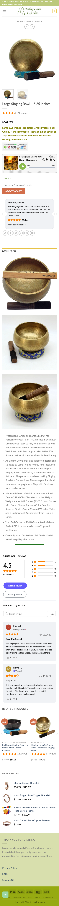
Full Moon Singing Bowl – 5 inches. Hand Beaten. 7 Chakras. (15, 748)
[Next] (56, 740)
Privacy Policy (9, 868)
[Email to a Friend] (21, 233)
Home (20, 21)
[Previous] (2, 740)
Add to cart (13, 191)
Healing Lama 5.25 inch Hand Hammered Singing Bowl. (42, 748)
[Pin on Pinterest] (26, 233)
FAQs (5, 873)
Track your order (43, 897)
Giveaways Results (22, 897)
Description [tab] (9, 251)
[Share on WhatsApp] (5, 233)
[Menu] (4, 11)
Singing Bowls (34, 21)
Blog (8, 897)
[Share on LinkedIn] (32, 233)
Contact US (8, 879)
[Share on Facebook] (10, 233)
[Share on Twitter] (15, 233)
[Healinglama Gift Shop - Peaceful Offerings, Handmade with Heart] (29, 11)
